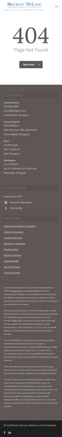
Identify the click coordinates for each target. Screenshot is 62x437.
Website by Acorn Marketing (42, 425)
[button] (56, 6)
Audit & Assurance (13, 232)
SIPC (20, 321)
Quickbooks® (11, 261)
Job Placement (12, 267)
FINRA (15, 321)
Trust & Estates (12, 272)
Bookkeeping (11, 249)
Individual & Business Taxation (20, 226)
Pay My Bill (16, 208)
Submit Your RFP (13, 196)
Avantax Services (13, 238)
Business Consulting (14, 243)
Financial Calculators (21, 202)
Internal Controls (12, 255)
